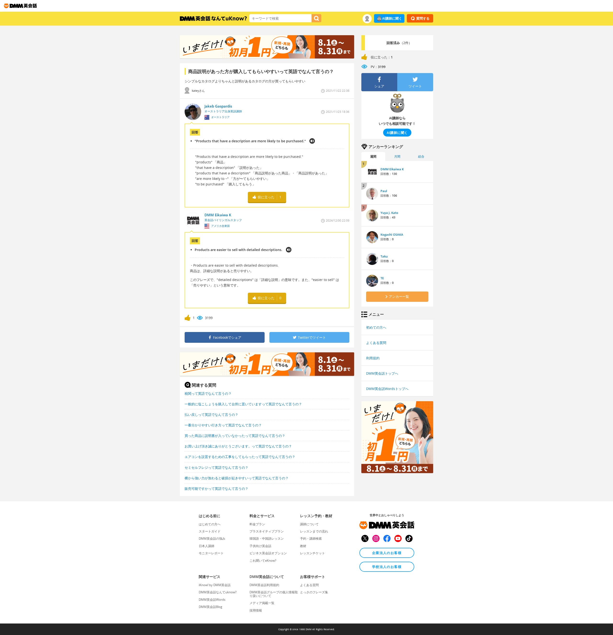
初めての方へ (376, 327)
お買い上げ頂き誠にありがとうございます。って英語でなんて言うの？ (238, 446)
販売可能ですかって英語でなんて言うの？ (216, 488)
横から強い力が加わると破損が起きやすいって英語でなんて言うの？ (237, 478)
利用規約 (373, 358)
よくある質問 (376, 342)
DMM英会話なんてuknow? (218, 592)
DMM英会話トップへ (382, 373)
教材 (303, 546)
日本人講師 (206, 546)
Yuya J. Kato (389, 213)
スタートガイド (210, 531)
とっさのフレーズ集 (314, 592)
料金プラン (257, 524)
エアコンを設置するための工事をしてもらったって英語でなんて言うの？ (240, 456)
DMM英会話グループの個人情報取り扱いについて (274, 594)
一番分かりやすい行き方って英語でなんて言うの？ (223, 425)
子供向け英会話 (260, 546)
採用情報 (256, 610)
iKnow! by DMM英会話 (215, 585)
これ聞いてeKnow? (263, 560)
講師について (309, 524)
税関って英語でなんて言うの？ (208, 393)
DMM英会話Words (212, 599)
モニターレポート (211, 553)
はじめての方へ (210, 524)
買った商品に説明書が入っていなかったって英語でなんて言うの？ (235, 435)
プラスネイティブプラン (267, 531)
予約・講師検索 (311, 538)
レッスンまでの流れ (314, 531)
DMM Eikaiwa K (392, 169)
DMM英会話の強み (212, 538)
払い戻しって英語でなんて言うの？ (211, 414)
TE (382, 278)
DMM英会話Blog (210, 607)
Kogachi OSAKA (391, 234)
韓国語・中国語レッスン (267, 538)
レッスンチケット (312, 553)
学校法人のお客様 (387, 566)
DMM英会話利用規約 (264, 585)
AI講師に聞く (392, 18)
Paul (383, 191)
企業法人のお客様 (387, 552)
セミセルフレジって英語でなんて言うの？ (216, 467)
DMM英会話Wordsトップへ (387, 388)
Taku (384, 256)
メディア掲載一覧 (262, 603)
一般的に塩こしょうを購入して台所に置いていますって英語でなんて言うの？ (243, 404)
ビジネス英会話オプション (268, 553)
